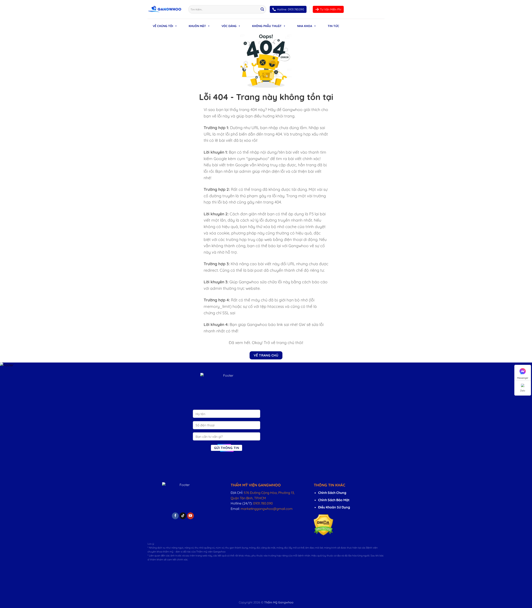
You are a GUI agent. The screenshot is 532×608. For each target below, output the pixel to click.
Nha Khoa (304, 26)
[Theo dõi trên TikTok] (183, 515)
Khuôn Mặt (197, 26)
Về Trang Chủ (266, 355)
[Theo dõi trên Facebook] (175, 515)
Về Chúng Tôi (163, 26)
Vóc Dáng (229, 26)
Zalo (522, 390)
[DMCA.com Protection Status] (323, 524)
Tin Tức (333, 26)
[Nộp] (262, 9)
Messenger (522, 377)
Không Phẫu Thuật (267, 26)
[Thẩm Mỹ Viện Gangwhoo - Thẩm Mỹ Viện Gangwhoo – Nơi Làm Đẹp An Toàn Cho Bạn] (165, 9)
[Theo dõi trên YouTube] (190, 515)
